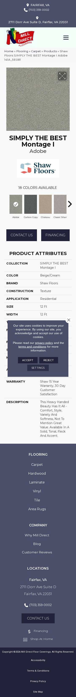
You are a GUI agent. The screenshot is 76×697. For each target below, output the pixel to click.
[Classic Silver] (60, 204)
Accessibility (38, 660)
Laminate (37, 482)
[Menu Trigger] (66, 37)
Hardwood (37, 473)
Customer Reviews (37, 552)
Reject (48, 360)
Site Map (38, 691)
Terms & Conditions (38, 670)
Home (8, 51)
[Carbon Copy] (30, 204)
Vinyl (37, 491)
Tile (37, 500)
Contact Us (22, 235)
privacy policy (44, 342)
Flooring (22, 51)
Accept (27, 360)
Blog (37, 544)
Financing (55, 235)
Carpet (36, 51)
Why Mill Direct (37, 535)
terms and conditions (32, 346)
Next (69, 202)
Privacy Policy (38, 681)
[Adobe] (15, 204)
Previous (6, 202)
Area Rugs (37, 509)
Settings (38, 367)
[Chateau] (45, 204)
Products (50, 51)
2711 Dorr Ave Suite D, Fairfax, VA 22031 (38, 22)
